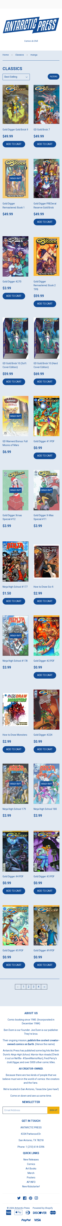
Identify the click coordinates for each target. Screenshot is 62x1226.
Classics (19, 54)
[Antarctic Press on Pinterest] (30, 1198)
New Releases (31, 1159)
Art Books (31, 1168)
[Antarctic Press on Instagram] (36, 1198)
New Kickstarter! (31, 1186)
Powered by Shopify (43, 1208)
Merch (31, 1173)
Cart (56, 4)
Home (6, 54)
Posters (31, 1177)
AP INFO (31, 1182)
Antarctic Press (22, 1208)
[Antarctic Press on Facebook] (25, 1198)
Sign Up (53, 1110)
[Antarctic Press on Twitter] (19, 1198)
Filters (53, 76)
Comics (31, 1164)
